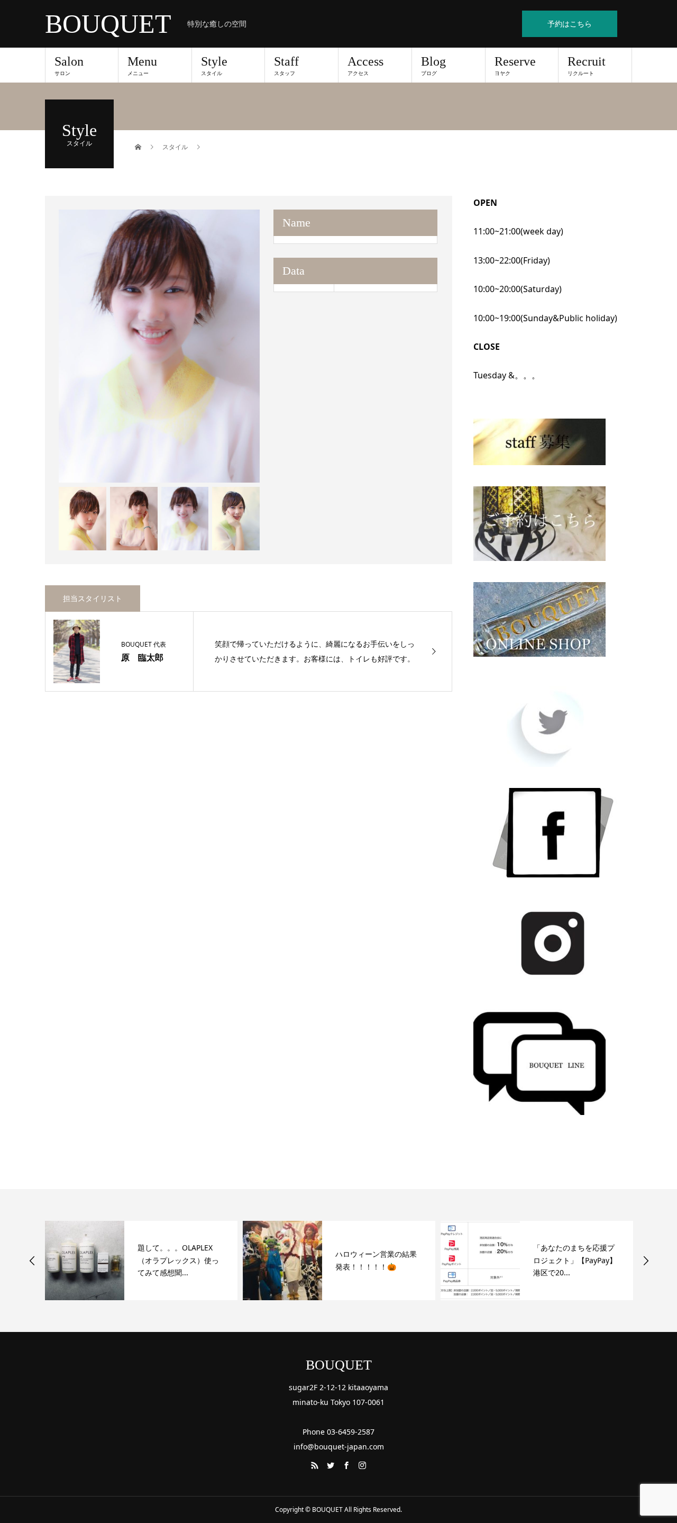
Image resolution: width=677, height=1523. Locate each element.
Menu (142, 66)
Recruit (587, 66)
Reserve (515, 66)
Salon (69, 66)
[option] (159, 346)
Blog (433, 66)
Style (214, 66)
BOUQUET (108, 24)
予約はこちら (569, 24)
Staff (286, 66)
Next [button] (646, 1260)
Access (365, 66)
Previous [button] (32, 1260)
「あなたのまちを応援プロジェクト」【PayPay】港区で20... (377, 1260)
